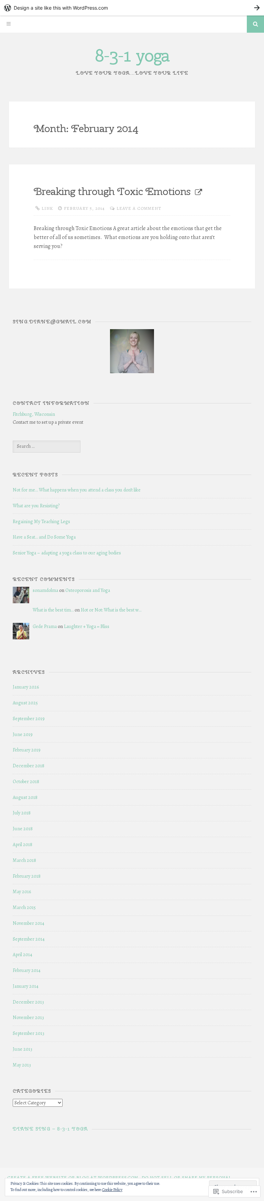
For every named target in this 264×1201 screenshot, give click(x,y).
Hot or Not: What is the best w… (111, 610)
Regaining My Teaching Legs (41, 521)
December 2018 (28, 765)
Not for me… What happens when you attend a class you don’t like (77, 490)
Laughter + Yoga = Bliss (86, 626)
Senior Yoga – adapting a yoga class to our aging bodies (67, 553)
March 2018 (24, 860)
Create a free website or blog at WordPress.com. (73, 1177)
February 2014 (27, 970)
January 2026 (26, 687)
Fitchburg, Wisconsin (34, 414)
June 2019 (23, 734)
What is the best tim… (53, 610)
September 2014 (29, 939)
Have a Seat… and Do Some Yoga (44, 537)
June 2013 (22, 1049)
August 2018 (25, 797)
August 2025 (25, 703)
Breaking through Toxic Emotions (112, 191)
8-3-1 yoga (132, 55)
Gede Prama (45, 626)
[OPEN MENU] (8, 24)
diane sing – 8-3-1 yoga (50, 1129)
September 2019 (29, 718)
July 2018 (22, 813)
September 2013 (28, 1033)
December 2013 (28, 1002)
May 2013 (22, 1065)
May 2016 (22, 891)
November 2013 (28, 1017)
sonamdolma (45, 590)
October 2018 (26, 781)
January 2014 (25, 986)
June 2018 (23, 828)
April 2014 (22, 954)
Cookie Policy (112, 1189)
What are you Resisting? (36, 505)
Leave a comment (139, 208)
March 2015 (24, 907)
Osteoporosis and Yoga (87, 590)
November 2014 (28, 923)
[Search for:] (46, 446)
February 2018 (27, 876)
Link (47, 208)
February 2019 (27, 750)
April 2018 (22, 844)
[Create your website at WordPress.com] (132, 7)
